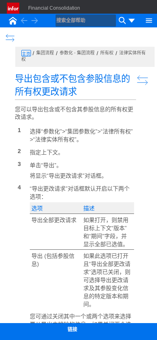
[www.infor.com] (13, 8)
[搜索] (121, 21)
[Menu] (149, 20)
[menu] (131, 21)
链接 (72, 329)
